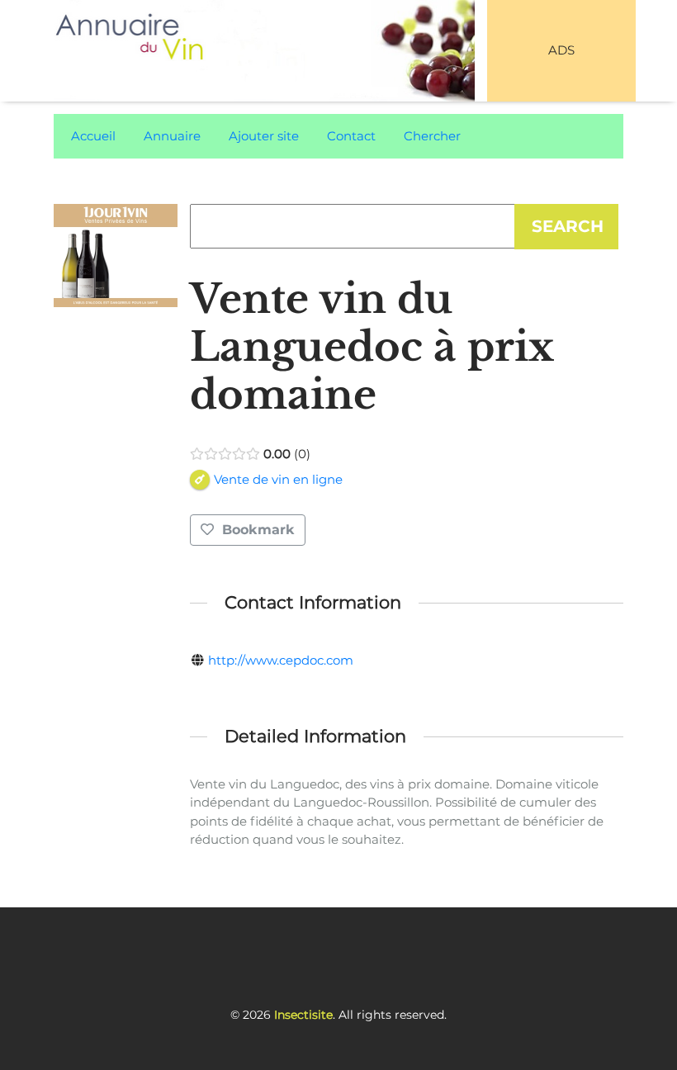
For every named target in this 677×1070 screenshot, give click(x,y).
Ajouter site (264, 136)
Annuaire (172, 136)
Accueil (93, 136)
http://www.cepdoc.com (280, 660)
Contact (351, 136)
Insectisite (303, 1014)
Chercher (432, 136)
